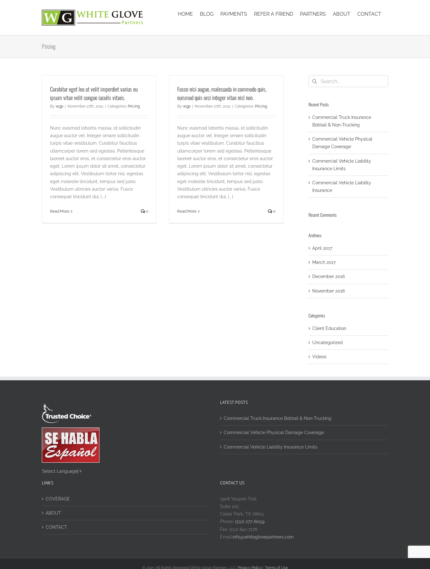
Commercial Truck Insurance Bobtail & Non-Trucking (277, 418)
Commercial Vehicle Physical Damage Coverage (274, 432)
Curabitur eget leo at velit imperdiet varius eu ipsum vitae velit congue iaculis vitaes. (94, 93)
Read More (59, 211)
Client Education (329, 328)
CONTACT (56, 527)
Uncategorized (327, 342)
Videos (319, 356)
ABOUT (53, 513)
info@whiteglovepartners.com (263, 536)
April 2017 (322, 248)
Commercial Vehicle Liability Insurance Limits (270, 446)
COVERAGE (58, 498)
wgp (59, 106)
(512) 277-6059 (249, 521)
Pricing (134, 106)
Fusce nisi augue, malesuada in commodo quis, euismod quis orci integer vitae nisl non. (221, 93)
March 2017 (324, 262)
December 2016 (328, 276)
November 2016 (328, 290)
